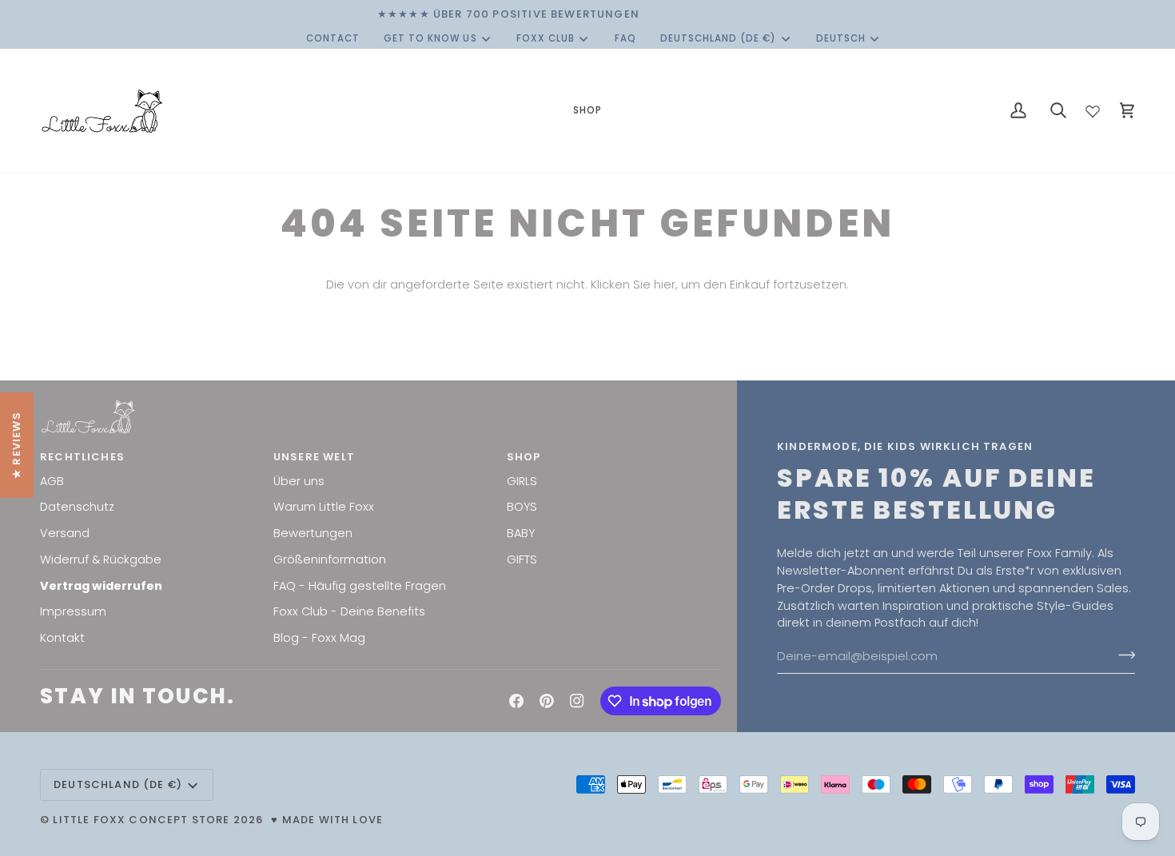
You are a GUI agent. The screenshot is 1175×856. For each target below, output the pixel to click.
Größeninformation (329, 559)
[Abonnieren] (1122, 654)
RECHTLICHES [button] (82, 456)
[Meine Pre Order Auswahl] (1092, 108)
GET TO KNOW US (430, 38)
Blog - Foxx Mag (319, 638)
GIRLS (522, 481)
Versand (65, 533)
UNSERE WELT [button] (314, 456)
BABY (521, 533)
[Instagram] (577, 701)
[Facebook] (516, 701)
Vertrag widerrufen (101, 586)
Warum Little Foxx (323, 507)
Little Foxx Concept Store (141, 819)
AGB (52, 481)
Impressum (73, 611)
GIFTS (522, 559)
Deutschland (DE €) (718, 38)
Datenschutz (77, 507)
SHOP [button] (524, 456)
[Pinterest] (547, 701)
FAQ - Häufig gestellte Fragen (359, 586)
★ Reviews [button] (16, 445)
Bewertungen (312, 533)
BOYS (522, 507)
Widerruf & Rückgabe (100, 559)
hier (664, 285)
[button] (587, 111)
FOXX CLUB (545, 38)
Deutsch (841, 38)
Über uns (299, 481)
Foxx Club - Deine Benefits (349, 611)
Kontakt (62, 638)
